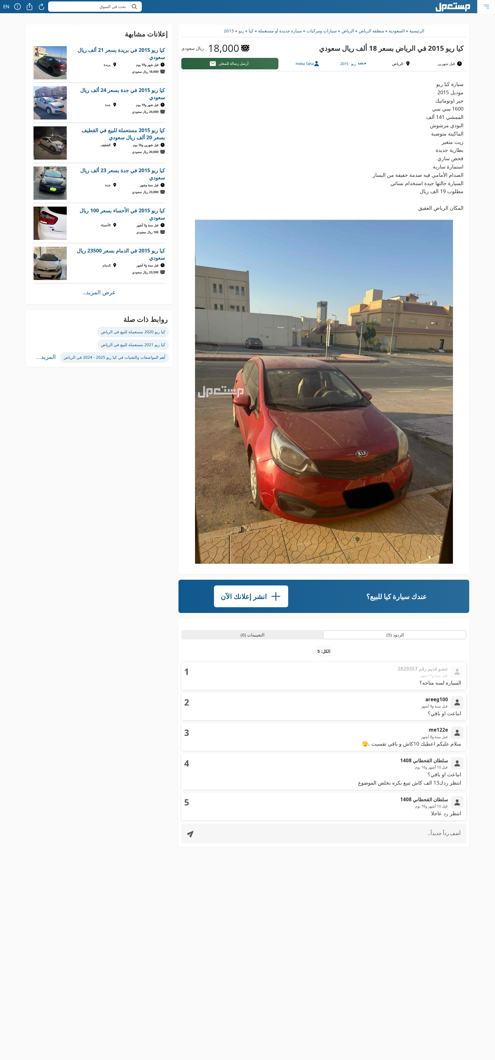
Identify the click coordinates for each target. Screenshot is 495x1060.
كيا (251, 31)
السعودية (397, 31)
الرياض (347, 31)
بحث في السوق (113, 6)
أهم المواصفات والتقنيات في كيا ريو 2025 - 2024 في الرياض (114, 357)
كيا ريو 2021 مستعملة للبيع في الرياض (133, 344)
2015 (229, 31)
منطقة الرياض (371, 31)
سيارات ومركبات (322, 31)
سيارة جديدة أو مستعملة (280, 31)
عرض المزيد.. (99, 292)
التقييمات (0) (252, 635)
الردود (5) (395, 635)
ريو (241, 31)
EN (6, 6)
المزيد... (46, 357)
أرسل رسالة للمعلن (234, 63)
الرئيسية (416, 31)
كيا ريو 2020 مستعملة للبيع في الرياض (133, 331)
